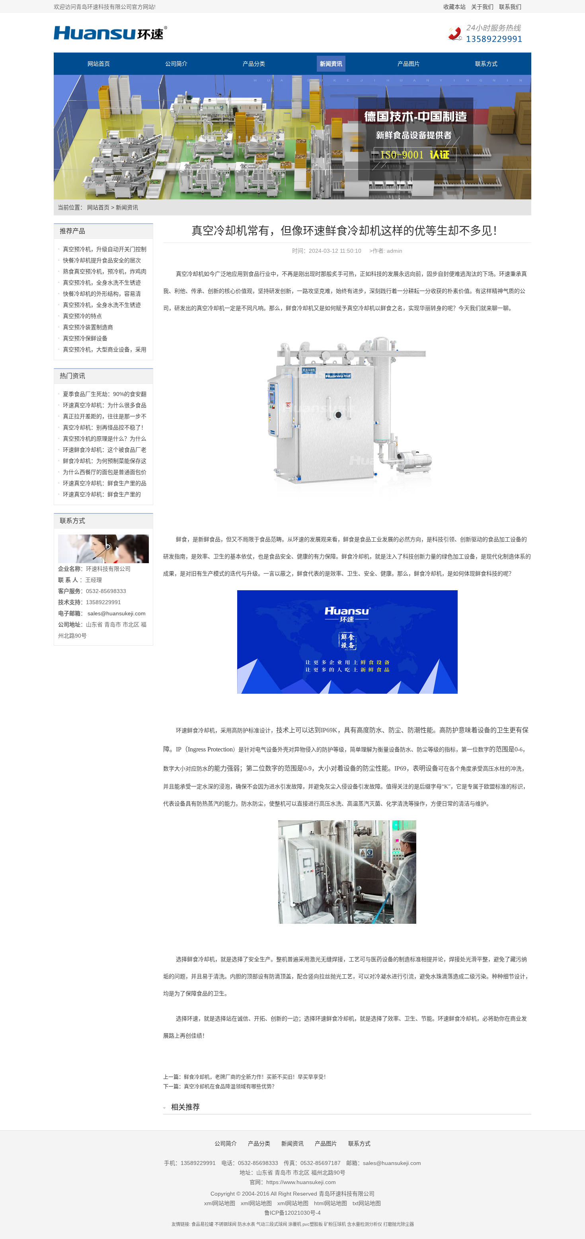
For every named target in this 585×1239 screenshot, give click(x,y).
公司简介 (176, 63)
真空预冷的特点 (82, 316)
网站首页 (99, 63)
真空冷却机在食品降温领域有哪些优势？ (230, 1086)
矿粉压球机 (335, 1224)
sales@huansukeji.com (117, 613)
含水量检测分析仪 (364, 1224)
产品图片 (409, 63)
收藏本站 (454, 7)
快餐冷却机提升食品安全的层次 (102, 260)
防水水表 (246, 1224)
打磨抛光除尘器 (398, 1224)
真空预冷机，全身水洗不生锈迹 (102, 282)
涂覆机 (294, 1224)
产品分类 (254, 63)
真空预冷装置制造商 (88, 327)
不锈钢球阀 (225, 1224)
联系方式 (486, 63)
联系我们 (510, 7)
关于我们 (482, 7)
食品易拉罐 (202, 1224)
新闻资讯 (331, 63)
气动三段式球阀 (271, 1224)
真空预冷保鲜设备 (85, 338)
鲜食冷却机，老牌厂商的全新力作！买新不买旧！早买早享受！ (256, 1077)
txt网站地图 (367, 1203)
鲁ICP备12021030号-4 (292, 1213)
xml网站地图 (219, 1203)
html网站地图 (330, 1203)
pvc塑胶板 (312, 1224)
